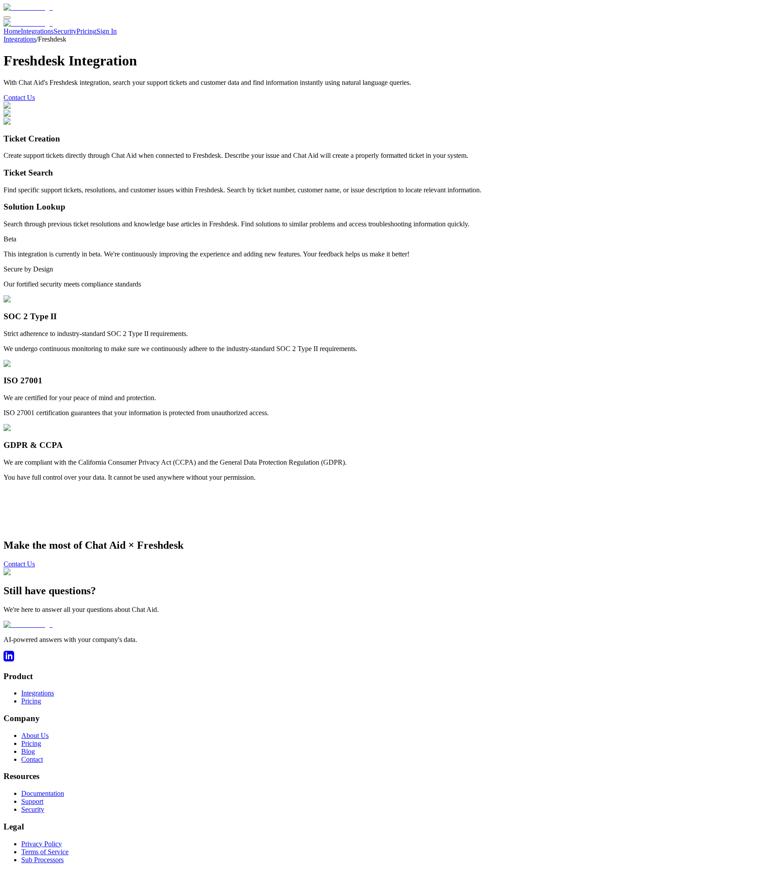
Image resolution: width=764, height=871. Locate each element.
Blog (28, 751)
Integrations (37, 31)
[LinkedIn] (9, 659)
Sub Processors (42, 859)
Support (32, 801)
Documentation (42, 793)
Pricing (86, 31)
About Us (35, 735)
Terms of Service (45, 852)
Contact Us (19, 97)
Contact (32, 759)
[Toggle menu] (7, 17)
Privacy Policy (41, 844)
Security (64, 31)
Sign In (106, 31)
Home (12, 31)
